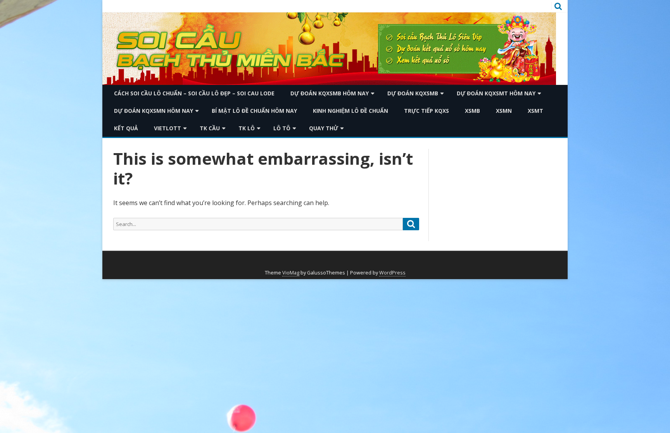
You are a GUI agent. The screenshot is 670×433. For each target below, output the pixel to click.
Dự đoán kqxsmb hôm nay (329, 93)
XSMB (472, 110)
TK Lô (246, 128)
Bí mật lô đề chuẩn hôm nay (254, 110)
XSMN (504, 110)
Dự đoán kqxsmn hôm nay (153, 110)
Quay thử (323, 128)
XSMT (535, 110)
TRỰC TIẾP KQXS (426, 110)
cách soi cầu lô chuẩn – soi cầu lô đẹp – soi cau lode (194, 93)
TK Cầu (210, 128)
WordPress (392, 272)
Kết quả (126, 128)
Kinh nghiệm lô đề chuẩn (350, 110)
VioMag (290, 272)
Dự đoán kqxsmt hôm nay (496, 93)
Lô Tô (281, 128)
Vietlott (167, 128)
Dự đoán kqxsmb (412, 93)
